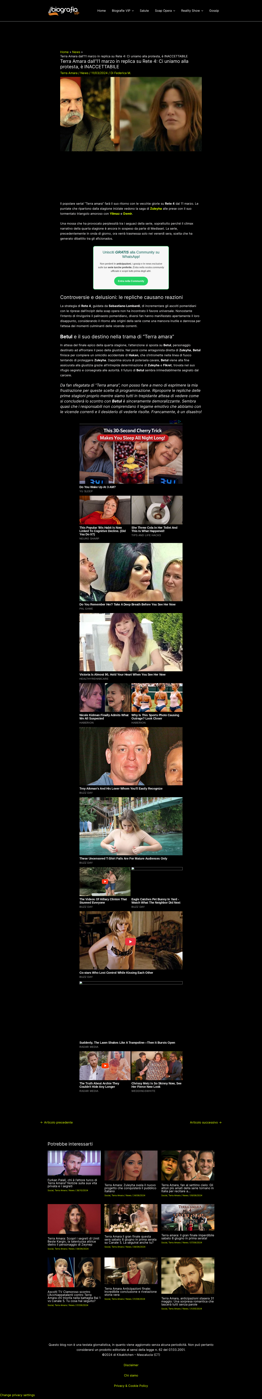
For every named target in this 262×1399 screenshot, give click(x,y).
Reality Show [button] (190, 10)
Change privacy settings (17, 1395)
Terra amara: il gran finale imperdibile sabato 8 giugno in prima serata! (187, 1236)
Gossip (214, 10)
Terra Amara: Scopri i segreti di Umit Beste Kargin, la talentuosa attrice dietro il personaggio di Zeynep (73, 1241)
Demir (127, 213)
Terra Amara (68, 73)
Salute (144, 10)
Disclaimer (131, 1365)
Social (51, 1190)
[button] (132, 10)
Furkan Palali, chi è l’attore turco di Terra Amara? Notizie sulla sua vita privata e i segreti (72, 1183)
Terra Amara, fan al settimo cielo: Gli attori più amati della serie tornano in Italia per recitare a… (187, 1188)
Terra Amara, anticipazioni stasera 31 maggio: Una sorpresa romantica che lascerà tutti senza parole (187, 1301)
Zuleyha (156, 208)
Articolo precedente (56, 1122)
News (84, 73)
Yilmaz (115, 213)
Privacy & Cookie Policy (131, 1386)
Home (101, 10)
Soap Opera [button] (163, 10)
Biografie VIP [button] (121, 10)
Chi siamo (131, 1375)
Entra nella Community (131, 281)
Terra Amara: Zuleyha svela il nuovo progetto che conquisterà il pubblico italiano (130, 1188)
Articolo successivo (206, 1122)
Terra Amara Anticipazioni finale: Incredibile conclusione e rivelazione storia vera (130, 1292)
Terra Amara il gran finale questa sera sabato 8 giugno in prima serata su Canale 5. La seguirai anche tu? (130, 1239)
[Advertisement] (131, 178)
